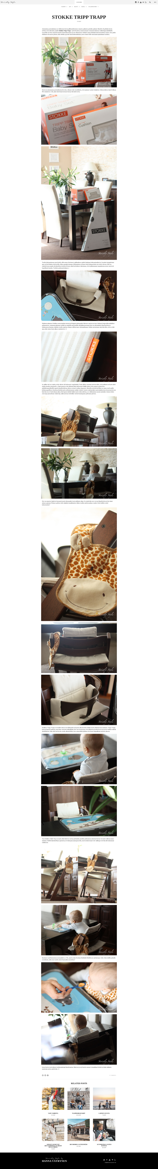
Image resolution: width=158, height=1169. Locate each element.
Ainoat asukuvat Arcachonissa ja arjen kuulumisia (53, 1146)
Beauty (76, 6)
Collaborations (92, 6)
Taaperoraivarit (78, 1113)
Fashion (63, 6)
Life (70, 6)
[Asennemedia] (145, 2)
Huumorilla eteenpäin (78, 1144)
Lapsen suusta (104, 1113)
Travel (83, 6)
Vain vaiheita (53, 1113)
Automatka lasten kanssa (104, 1145)
